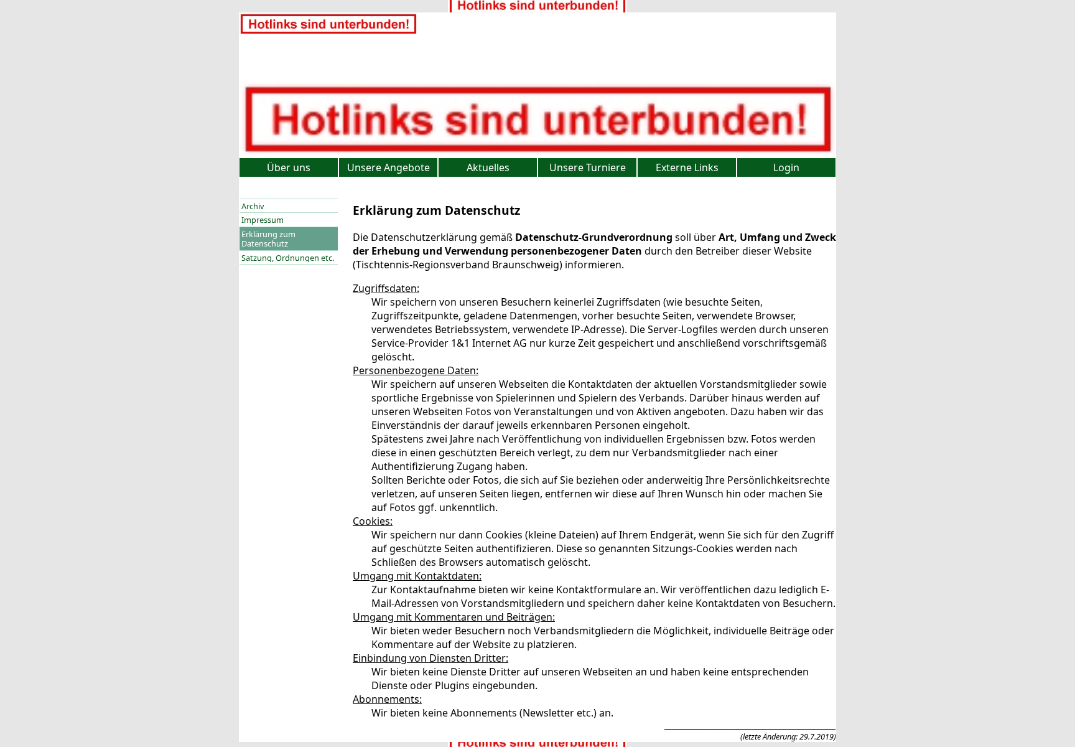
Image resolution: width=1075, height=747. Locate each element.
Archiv (252, 206)
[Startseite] (328, 32)
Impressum (262, 219)
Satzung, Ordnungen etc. (287, 257)
